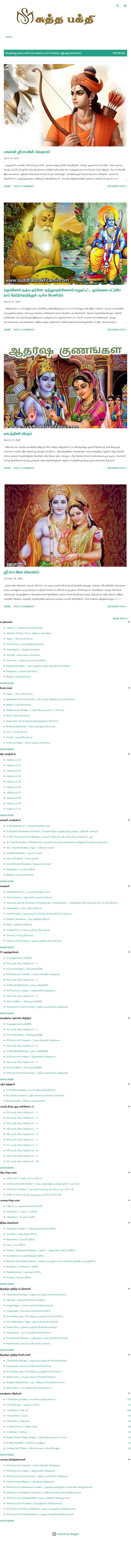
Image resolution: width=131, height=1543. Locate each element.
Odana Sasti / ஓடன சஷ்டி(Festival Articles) (28, 1332)
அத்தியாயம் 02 (13, 765)
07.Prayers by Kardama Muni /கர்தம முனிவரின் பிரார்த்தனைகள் (38, 1497)
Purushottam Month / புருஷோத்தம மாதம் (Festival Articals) (37, 1338)
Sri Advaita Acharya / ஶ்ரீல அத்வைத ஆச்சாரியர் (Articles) (35, 1095)
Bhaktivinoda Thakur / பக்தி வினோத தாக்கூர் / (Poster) (35, 710)
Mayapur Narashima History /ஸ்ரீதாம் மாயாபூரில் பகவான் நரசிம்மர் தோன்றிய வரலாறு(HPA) (50, 1261)
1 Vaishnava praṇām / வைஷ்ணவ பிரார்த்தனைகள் (68, 1399)
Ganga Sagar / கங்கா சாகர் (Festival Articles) (29, 1305)
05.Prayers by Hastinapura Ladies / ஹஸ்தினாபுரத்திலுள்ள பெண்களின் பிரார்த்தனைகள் (49, 1487)
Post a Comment (24, 186)
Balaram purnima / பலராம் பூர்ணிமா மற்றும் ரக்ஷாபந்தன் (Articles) (38, 665)
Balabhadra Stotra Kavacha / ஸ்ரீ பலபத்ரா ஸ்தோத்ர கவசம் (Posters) (40, 699)
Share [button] (7, 186)
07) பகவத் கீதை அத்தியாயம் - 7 (22, 1145)
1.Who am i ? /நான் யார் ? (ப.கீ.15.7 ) (24, 1178)
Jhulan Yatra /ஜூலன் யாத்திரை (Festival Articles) (31, 1327)
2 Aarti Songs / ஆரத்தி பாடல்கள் (68, 1404)
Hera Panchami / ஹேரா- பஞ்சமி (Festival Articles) (32, 1321)
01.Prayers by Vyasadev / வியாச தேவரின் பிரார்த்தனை (33, 974)
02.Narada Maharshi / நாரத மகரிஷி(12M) (27, 985)
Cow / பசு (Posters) (16, 731)
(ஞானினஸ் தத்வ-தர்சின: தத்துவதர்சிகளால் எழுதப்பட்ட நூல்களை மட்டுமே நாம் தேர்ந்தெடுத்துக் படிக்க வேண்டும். (62, 292)
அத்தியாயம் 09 (13, 803)
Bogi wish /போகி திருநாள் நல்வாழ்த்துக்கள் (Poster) (32, 721)
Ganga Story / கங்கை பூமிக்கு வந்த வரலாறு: (28, 929)
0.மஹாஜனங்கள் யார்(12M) (18, 957)
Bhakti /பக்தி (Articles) (18, 676)
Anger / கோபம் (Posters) (19, 693)
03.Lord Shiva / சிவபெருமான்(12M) (24, 1001)
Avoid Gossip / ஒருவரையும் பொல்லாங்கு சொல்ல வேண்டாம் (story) (38, 913)
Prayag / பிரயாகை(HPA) (18, 1277)
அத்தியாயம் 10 (13, 808)
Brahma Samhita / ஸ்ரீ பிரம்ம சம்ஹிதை (68, 1442)
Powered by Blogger (67, 1533)
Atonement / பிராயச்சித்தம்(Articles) (25, 644)
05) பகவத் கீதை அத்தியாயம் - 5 (22, 1134)
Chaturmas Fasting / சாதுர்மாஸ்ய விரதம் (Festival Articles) (36, 1294)
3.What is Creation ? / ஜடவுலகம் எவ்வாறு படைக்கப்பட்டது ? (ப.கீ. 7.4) (40, 1189)
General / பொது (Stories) (19, 935)
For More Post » (117, 186)
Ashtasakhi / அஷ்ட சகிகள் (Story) (24, 908)
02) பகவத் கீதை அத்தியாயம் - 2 (22, 979)
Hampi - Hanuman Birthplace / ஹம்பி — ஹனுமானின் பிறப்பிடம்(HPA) (40, 1250)
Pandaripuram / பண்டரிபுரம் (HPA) (23, 1272)
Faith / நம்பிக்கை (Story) (19, 924)
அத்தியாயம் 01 (13, 759)
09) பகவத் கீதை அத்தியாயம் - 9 (22, 1155)
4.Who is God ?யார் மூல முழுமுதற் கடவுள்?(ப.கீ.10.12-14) (33, 1194)
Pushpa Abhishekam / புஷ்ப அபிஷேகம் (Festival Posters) (35, 1382)
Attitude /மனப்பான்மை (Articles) (23, 655)
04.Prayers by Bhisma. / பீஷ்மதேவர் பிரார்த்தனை (30, 1481)
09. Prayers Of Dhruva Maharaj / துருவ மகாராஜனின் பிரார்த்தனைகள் (41, 1508)
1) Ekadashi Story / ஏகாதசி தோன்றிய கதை (28, 825)
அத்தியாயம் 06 (13, 787)
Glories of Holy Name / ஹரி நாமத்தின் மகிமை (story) (33, 940)
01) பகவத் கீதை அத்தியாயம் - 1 (21, 963)
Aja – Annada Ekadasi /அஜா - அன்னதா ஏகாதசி (30, 847)
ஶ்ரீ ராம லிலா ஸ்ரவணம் (21, 571)
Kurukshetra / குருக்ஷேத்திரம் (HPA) (25, 1255)
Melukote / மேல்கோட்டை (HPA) (22, 1266)
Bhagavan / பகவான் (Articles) (21, 671)
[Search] (117, 6)
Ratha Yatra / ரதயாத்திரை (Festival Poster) (28, 1387)
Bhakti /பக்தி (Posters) (18, 704)
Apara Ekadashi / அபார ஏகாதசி (22, 858)
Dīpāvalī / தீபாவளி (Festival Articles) (25, 1300)
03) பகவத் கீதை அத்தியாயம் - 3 (22, 996)
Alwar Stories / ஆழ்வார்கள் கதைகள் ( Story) (29, 897)
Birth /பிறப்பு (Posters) (18, 715)
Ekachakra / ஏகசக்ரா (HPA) (20, 869)
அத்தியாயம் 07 (13, 792)
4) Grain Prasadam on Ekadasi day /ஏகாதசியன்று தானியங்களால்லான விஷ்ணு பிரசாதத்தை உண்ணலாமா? (57, 842)
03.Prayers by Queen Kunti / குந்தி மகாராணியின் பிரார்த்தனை (37, 1006)
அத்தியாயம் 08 (13, 797)
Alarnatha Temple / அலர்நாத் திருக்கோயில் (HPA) (31, 1228)
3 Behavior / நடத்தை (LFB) (20, 1217)
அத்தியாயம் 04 (13, 776)
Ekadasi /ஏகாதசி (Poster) (19, 874)
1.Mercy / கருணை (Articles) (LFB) (24, 627)
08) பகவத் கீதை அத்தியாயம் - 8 (22, 1150)
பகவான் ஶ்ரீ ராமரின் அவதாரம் (27, 151)
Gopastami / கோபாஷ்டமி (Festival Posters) (28, 1366)
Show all (119, 53)
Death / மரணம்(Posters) (19, 737)
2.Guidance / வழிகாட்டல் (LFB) (21, 1211)
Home (9, 36)
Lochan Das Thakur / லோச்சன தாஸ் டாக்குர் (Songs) (68, 1448)
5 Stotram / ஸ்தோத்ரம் (68, 1421)
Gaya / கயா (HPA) (15, 1244)
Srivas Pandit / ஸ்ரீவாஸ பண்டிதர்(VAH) (25, 1100)
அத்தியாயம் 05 (13, 781)
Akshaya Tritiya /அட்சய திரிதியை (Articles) (28, 633)
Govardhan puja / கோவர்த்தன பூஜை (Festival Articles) (34, 1316)
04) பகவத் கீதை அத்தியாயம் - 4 (22, 1128)
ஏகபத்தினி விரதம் (18, 433)
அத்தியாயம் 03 (13, 770)
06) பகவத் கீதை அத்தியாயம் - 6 (22, 1139)
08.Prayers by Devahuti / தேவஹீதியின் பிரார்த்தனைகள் (34, 1503)
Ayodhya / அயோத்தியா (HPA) (21, 1234)
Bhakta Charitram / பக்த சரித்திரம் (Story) (28, 919)
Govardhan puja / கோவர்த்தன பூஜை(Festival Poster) (33, 1371)
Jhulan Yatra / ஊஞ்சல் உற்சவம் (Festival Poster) (31, 1376)
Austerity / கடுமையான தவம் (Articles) (26, 660)
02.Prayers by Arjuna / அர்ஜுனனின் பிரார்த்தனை (30, 990)
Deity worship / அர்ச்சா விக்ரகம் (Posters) (28, 742)
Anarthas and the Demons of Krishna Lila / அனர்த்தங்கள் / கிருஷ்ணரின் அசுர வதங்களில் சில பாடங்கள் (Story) (62, 902)
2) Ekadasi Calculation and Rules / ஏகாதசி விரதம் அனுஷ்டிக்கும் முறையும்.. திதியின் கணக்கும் (52, 831)
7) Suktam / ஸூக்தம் (68, 1431)
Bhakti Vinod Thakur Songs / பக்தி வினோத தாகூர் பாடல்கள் (68, 1437)
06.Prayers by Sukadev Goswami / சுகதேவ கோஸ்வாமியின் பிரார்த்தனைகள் (43, 1492)
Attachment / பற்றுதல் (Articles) (22, 649)
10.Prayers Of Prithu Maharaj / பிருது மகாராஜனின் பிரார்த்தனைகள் (40, 1514)
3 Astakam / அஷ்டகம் (68, 1410)
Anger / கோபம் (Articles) (19, 638)
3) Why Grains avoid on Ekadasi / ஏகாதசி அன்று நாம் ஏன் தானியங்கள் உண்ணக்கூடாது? (49, 836)
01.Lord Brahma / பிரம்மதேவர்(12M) (24, 968)
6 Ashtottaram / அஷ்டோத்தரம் (68, 1426)
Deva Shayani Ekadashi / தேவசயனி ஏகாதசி (28, 863)
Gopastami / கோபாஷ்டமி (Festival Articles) (28, 1310)
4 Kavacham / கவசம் (68, 1415)
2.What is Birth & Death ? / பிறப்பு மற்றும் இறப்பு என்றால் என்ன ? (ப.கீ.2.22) (42, 1183)
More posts (120, 618)
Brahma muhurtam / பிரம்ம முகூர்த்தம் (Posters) (30, 726)
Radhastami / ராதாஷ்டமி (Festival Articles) (28, 1343)
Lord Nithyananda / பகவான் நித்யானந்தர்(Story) (30, 1090)
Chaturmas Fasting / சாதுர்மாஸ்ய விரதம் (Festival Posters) (36, 1360)
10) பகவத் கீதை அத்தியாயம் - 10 (22, 1161)
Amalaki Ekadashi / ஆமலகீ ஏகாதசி (24, 853)
